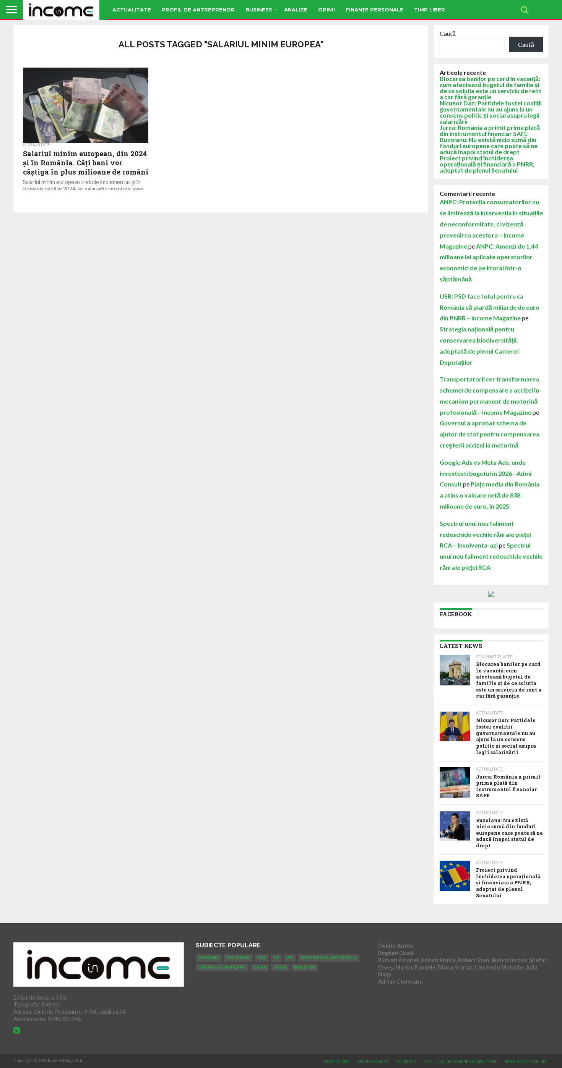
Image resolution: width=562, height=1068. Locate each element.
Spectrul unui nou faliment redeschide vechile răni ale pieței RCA (491, 556)
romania (208, 957)
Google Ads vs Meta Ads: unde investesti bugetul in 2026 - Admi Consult (485, 473)
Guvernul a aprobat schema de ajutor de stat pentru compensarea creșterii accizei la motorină (489, 434)
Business (258, 9)
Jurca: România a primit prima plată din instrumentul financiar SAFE (490, 130)
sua (261, 957)
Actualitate (131, 9)
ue (276, 957)
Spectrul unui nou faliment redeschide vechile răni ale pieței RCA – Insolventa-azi (485, 534)
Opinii (326, 9)
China (259, 967)
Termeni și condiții (526, 1061)
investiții (304, 967)
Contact (406, 1061)
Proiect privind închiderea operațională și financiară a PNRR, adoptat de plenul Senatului (487, 164)
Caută (448, 33)
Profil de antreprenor (198, 9)
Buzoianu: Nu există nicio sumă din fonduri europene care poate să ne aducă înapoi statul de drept (489, 145)
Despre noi (336, 1061)
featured (238, 957)
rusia (280, 967)
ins (289, 957)
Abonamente (373, 1061)
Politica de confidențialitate (461, 1061)
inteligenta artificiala (328, 957)
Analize (295, 9)
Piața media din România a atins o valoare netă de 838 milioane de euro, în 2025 (489, 495)
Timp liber (429, 9)
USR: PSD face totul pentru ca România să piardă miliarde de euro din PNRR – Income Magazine (489, 307)
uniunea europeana (222, 967)
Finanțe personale (374, 9)
